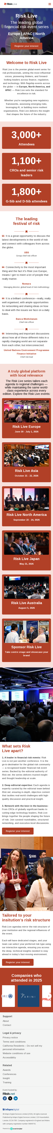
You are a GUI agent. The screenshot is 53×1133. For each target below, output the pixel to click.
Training (7, 1082)
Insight (6, 1078)
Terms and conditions (14, 1041)
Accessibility (9, 1057)
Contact (7, 1025)
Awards (7, 1070)
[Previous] (4, 996)
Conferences (9, 1074)
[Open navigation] (50, 4)
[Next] (49, 996)
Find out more (26, 418)
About (6, 1021)
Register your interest (26, 46)
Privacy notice (10, 1037)
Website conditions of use (16, 1053)
